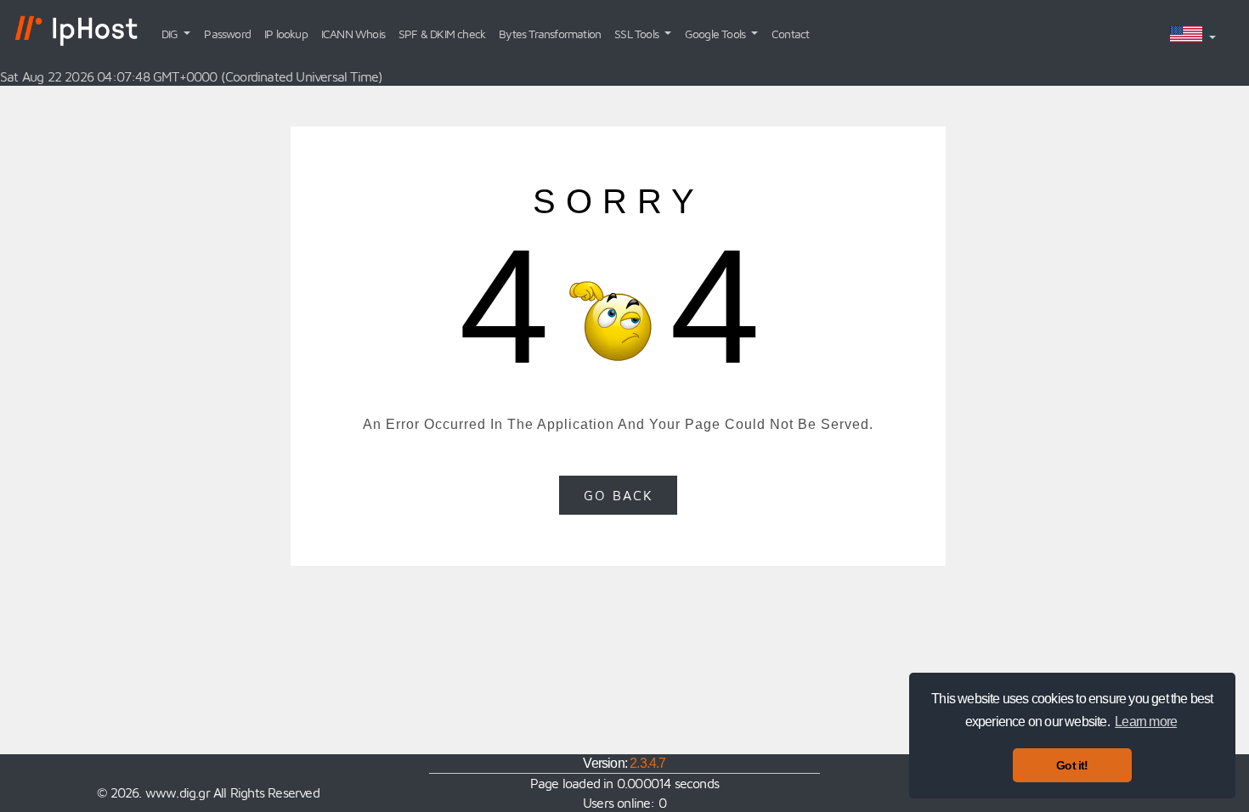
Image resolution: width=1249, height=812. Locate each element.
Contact (790, 33)
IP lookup (286, 33)
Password (227, 33)
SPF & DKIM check (441, 33)
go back (618, 495)
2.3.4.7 (647, 763)
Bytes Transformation (550, 33)
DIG (171, 33)
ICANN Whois (353, 33)
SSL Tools (637, 33)
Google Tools (717, 33)
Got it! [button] (1072, 765)
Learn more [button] (1146, 721)
